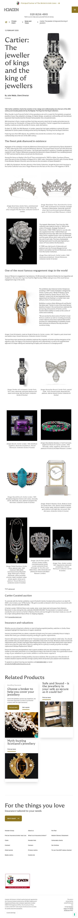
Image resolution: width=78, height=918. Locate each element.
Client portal (9, 850)
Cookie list (31, 855)
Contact (7, 845)
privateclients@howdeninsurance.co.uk (17, 664)
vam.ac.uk (11, 589)
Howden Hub (32, 840)
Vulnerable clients (57, 840)
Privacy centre (32, 850)
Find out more (13, 707)
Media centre (9, 855)
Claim (6, 840)
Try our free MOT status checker (61, 850)
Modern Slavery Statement (59, 835)
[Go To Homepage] (11, 10)
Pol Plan (54, 830)
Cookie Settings (11, 912)
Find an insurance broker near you (15, 835)
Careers (30, 845)
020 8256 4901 (39, 14)
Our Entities (55, 845)
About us (31, 830)
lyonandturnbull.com (15, 617)
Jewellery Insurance (14, 685)
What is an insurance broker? (37, 835)
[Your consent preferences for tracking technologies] (74, 914)
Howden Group (9, 830)
